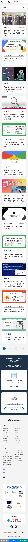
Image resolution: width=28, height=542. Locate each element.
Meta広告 (5, 444)
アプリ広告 (16, 436)
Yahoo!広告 (5, 440)
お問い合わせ (5, 540)
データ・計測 (17, 442)
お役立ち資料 (24, 540)
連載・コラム (5, 430)
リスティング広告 (6, 436)
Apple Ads (16, 434)
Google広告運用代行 (7, 460)
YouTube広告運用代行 (7, 464)
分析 (5, 454)
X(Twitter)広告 (17, 428)
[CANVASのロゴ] (14, 2)
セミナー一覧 (5, 479)
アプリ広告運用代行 (18, 460)
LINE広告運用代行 (18, 456)
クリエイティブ (17, 440)
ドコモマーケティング (7, 450)
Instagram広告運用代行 (19, 452)
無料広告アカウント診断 (7, 456)
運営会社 (15, 532)
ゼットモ (5, 432)
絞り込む (4, 7)
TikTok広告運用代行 (18, 458)
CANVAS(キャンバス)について (7, 532)
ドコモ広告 (5, 434)
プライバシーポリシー (21, 532)
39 (23, 348)
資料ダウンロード (14, 386)
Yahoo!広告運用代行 (7, 462)
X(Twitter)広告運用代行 (19, 454)
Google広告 (5, 438)
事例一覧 (4, 472)
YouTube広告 (5, 442)
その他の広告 (17, 438)
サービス (14, 540)
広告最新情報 (5, 428)
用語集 (16, 444)
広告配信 (6, 452)
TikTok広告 (16, 432)
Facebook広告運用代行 (19, 450)
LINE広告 (16, 430)
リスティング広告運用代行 (8, 458)
